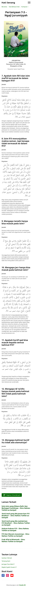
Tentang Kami (6, 561)
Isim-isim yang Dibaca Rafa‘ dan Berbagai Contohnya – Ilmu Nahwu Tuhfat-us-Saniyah (16, 508)
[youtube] (12, 575)
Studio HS (22, 585)
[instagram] (7, 575)
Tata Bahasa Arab (14, 7)
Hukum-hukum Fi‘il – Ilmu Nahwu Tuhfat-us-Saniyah (15, 529)
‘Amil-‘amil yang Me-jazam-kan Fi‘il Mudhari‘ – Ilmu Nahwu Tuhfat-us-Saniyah (15, 516)
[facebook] (3, 575)
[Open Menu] (29, 2)
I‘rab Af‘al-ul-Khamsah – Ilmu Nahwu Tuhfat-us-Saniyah (13, 540)
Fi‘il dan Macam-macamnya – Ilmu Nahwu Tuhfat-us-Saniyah (15, 535)
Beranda (4, 7)
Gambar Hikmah (7, 558)
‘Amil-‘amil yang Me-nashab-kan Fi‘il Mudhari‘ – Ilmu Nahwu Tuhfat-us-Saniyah (16, 523)
